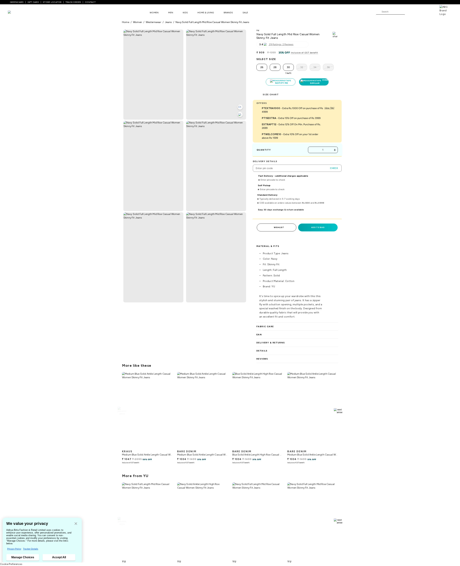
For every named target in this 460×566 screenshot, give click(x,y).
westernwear (153, 22)
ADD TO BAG (317, 227)
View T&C (329, 108)
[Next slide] (338, 411)
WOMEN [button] (154, 12)
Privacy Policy (14, 549)
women (137, 22)
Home (125, 22)
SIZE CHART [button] (271, 94)
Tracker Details (30, 549)
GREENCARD (17, 2)
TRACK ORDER (73, 2)
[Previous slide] (122, 411)
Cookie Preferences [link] (11, 564)
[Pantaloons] (15, 12)
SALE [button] (245, 12)
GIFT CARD (33, 2)
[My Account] (419, 11)
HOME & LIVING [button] (205, 12)
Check (334, 168)
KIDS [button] (185, 12)
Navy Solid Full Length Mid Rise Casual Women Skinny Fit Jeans (212, 22)
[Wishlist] (409, 12)
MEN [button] (170, 12)
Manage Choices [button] (22, 557)
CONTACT (90, 2)
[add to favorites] (167, 447)
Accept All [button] (59, 557)
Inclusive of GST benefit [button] (304, 52)
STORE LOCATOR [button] (52, 2)
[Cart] (429, 11)
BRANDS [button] (228, 12)
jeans (168, 22)
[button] (75, 524)
